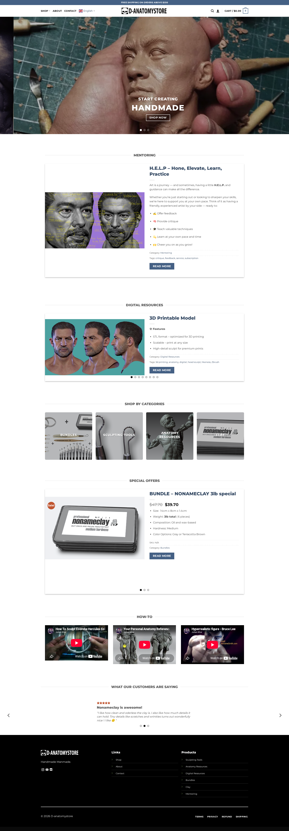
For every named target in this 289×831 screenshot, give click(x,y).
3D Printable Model (172, 318)
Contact (70, 10)
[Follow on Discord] (51, 769)
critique (160, 258)
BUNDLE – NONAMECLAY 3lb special (193, 493)
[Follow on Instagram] (42, 769)
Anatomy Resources (196, 766)
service (180, 258)
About (57, 10)
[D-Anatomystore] (145, 11)
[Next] (279, 75)
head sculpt (194, 362)
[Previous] (10, 75)
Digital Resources (169, 356)
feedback (170, 258)
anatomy (174, 362)
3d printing (162, 362)
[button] (218, 11)
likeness (206, 362)
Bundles (165, 548)
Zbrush (215, 362)
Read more (162, 266)
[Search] (212, 11)
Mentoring (166, 253)
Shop (44, 10)
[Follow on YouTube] (47, 769)
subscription (191, 258)
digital (183, 362)
